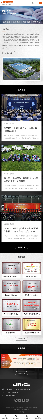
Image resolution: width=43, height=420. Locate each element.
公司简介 (6, 22)
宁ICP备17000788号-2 (21, 409)
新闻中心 (16, 22)
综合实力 (27, 418)
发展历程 (36, 22)
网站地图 (21, 412)
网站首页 (5, 418)
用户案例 (16, 418)
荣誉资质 (26, 22)
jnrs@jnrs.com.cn (12, 392)
